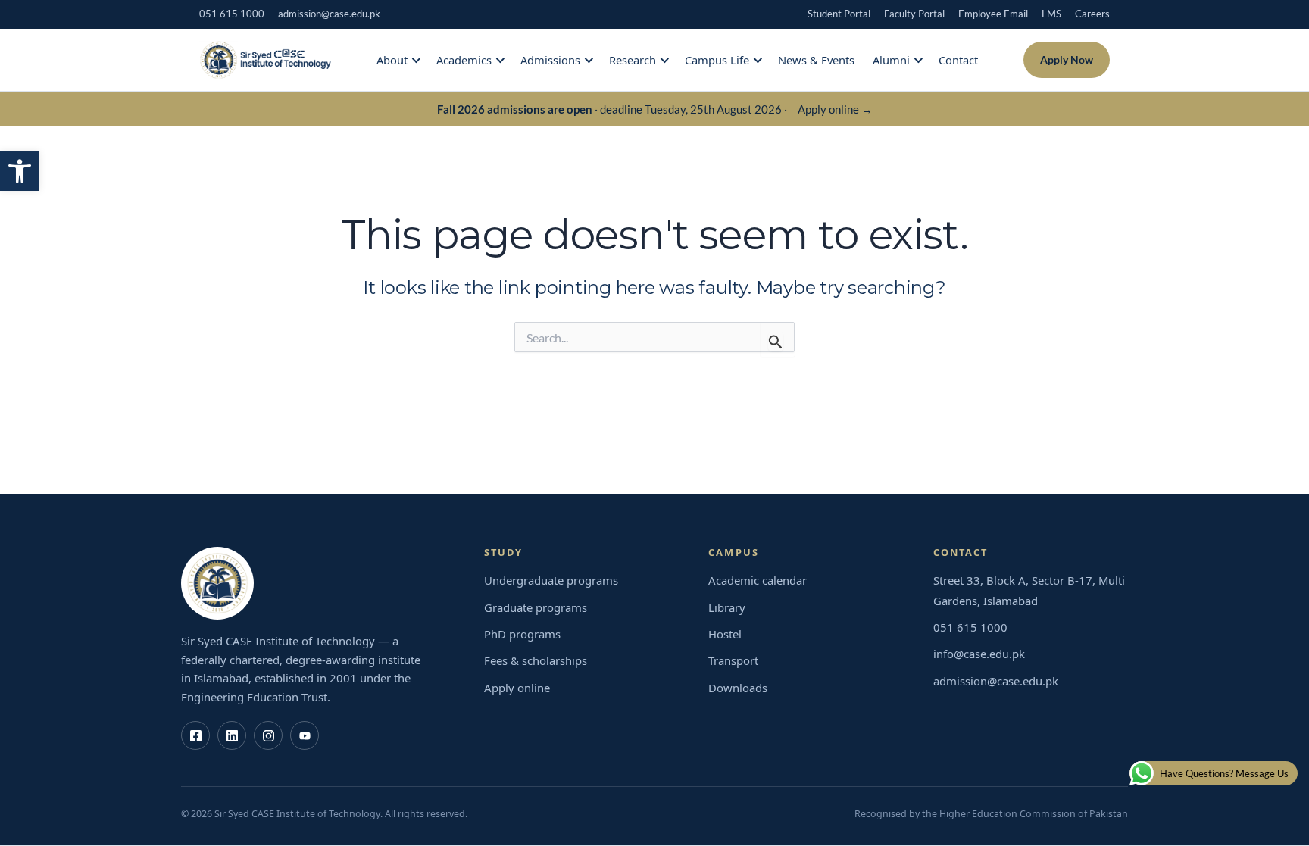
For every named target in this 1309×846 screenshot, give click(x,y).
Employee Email (993, 14)
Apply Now (1066, 59)
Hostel (725, 634)
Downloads (737, 687)
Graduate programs (535, 607)
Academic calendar (757, 580)
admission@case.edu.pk (329, 14)
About (392, 59)
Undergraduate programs (551, 580)
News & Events (816, 59)
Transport (733, 660)
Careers (1092, 14)
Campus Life (717, 59)
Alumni (891, 59)
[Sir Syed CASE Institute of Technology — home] (265, 60)
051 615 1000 (231, 14)
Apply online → (835, 109)
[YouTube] (304, 735)
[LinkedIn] (231, 735)
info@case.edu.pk (979, 653)
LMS (1051, 14)
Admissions (550, 59)
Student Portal (839, 14)
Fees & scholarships (535, 660)
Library (726, 607)
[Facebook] (195, 735)
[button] (19, 171)
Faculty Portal (914, 14)
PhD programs (522, 634)
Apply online (517, 687)
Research (632, 59)
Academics (464, 59)
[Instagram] (268, 735)
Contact (958, 59)
